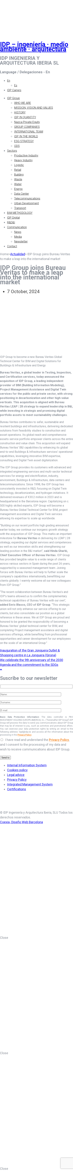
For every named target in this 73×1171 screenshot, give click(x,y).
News (17, 232)
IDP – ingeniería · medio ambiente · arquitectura (34, 47)
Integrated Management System (30, 784)
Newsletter (21, 241)
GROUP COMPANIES (27, 126)
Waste (18, 179)
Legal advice (15, 775)
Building (19, 174)
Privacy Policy (24, 735)
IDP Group (13, 98)
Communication (17, 227)
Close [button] (4, 937)
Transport (20, 208)
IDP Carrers (14, 90)
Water (18, 184)
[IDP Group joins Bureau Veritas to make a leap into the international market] (36, 350)
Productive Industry (26, 155)
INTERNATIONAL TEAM (28, 131)
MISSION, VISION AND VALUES (33, 107)
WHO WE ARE (22, 103)
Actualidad (17, 254)
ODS (17, 146)
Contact (12, 246)
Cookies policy (17, 770)
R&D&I (11, 222)
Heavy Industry (23, 160)
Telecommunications (27, 198)
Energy (18, 189)
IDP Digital (13, 217)
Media (18, 236)
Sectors (12, 150)
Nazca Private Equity (27, 122)
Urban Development (26, 203)
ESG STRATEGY (24, 141)
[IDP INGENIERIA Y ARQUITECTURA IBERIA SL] (9, 16)
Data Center (21, 193)
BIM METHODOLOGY (19, 213)
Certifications (16, 789)
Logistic (19, 165)
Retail (17, 170)
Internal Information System (27, 765)
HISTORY (20, 112)
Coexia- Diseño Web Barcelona (21, 822)
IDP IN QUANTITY (25, 117)
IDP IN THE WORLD (26, 136)
